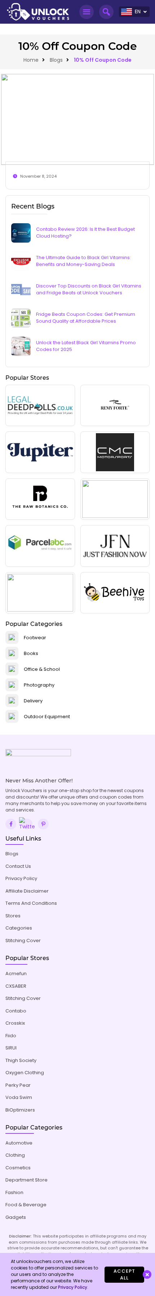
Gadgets (15, 1217)
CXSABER (15, 986)
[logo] (37, 12)
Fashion (14, 1192)
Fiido (10, 1035)
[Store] (40, 405)
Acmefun (16, 973)
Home (31, 60)
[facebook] (10, 824)
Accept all (124, 1275)
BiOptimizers (20, 1109)
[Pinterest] (43, 824)
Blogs (56, 60)
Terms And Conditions (31, 903)
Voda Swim (18, 1097)
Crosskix (15, 1023)
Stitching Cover (23, 940)
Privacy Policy (21, 878)
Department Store (26, 1179)
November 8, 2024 (38, 176)
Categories (18, 928)
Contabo (15, 1010)
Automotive (18, 1143)
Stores (13, 915)
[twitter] (27, 824)
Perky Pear (18, 1085)
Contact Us (18, 866)
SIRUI (11, 1047)
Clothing (15, 1155)
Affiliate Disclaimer (27, 891)
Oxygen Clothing (24, 1072)
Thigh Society (20, 1060)
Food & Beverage (25, 1204)
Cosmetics (18, 1167)
